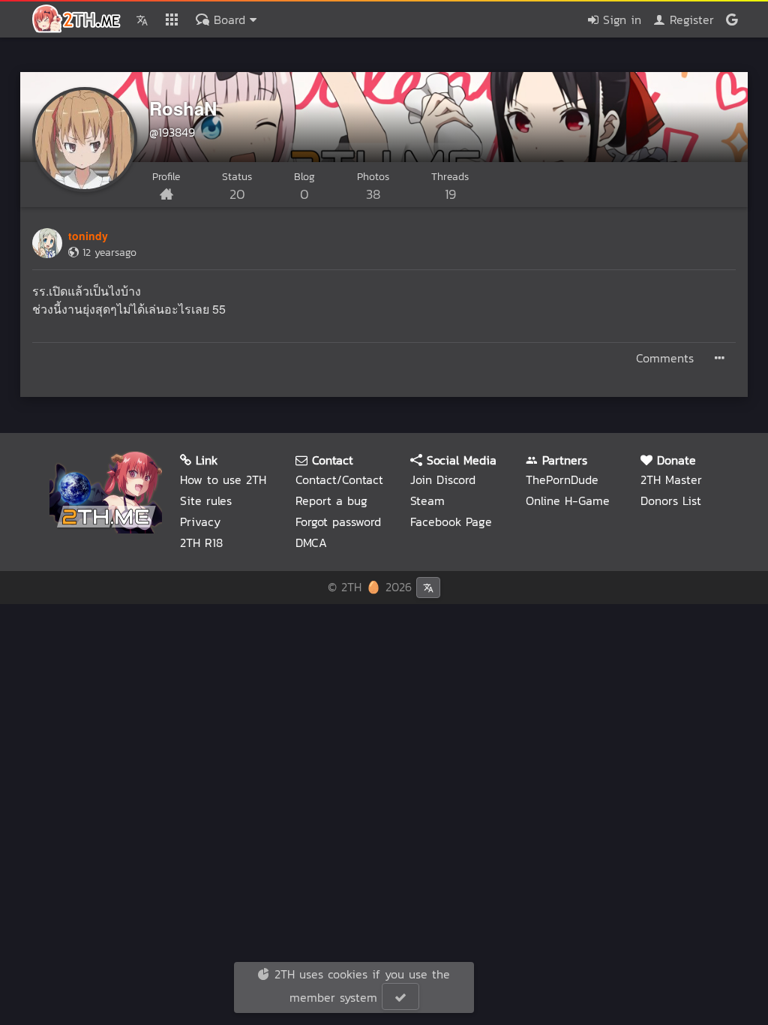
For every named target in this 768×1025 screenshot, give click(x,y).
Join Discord (443, 479)
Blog (304, 186)
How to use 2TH (223, 479)
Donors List (670, 500)
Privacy (200, 521)
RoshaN (183, 108)
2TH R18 (201, 543)
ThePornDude (562, 479)
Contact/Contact (339, 479)
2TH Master (671, 479)
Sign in (619, 20)
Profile (166, 177)
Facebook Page (451, 521)
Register (689, 20)
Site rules (206, 500)
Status (237, 186)
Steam (427, 500)
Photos (373, 186)
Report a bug (332, 500)
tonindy (88, 235)
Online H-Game (568, 500)
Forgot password (338, 521)
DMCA (311, 543)
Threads (450, 186)
